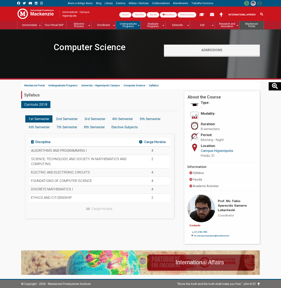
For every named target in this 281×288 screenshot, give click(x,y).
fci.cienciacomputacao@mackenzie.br (211, 236)
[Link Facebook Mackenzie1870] (18, 3)
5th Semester (150, 119)
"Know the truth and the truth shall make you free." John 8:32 (217, 284)
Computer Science (89, 47)
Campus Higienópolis (217, 151)
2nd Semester (67, 119)
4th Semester (122, 119)
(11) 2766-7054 (200, 232)
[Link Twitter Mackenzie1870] (24, 3)
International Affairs (242, 14)
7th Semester (66, 127)
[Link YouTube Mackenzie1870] (30, 3)
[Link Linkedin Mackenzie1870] (36, 3)
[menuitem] (80, 3)
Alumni (125, 15)
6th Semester (39, 127)
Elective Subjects (124, 127)
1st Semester (38, 119)
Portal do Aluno (187, 15)
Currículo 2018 (35, 104)
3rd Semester (95, 119)
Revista (153, 15)
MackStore (169, 15)
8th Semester (94, 127)
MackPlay (139, 15)
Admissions (211, 50)
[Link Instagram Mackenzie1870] (41, 3)
